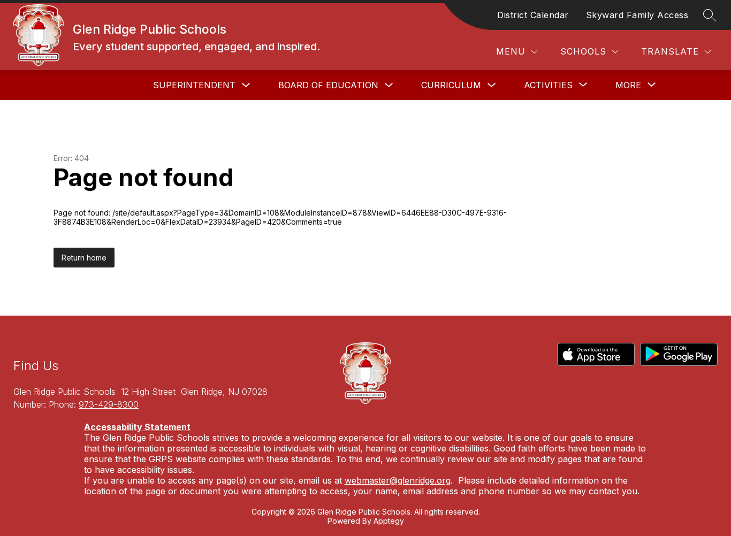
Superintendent (194, 85)
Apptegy (389, 520)
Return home (84, 257)
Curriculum (451, 85)
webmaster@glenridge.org (398, 480)
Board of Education (328, 85)
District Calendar (533, 15)
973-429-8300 (109, 404)
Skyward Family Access (637, 15)
